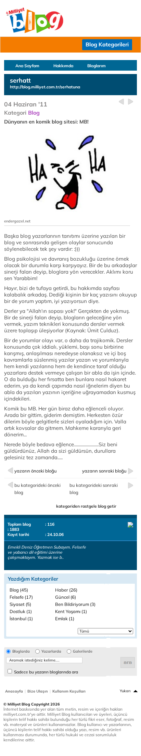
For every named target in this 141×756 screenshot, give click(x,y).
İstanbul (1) (21, 618)
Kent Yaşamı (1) (71, 611)
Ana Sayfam (27, 65)
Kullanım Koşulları (69, 691)
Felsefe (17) (21, 597)
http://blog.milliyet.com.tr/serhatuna (45, 86)
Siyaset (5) (20, 604)
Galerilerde (82, 651)
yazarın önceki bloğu (35, 471)
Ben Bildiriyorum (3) (75, 604)
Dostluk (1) (21, 611)
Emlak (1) (64, 618)
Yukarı (125, 690)
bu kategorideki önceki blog (37, 488)
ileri (130, 102)
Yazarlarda (51, 651)
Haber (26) (66, 590)
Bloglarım (96, 65)
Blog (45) (19, 590)
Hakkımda (63, 65)
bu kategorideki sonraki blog (93, 488)
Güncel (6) (65, 597)
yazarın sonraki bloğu (104, 471)
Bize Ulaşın (37, 691)
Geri (121, 102)
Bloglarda (21, 651)
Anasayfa (14, 691)
